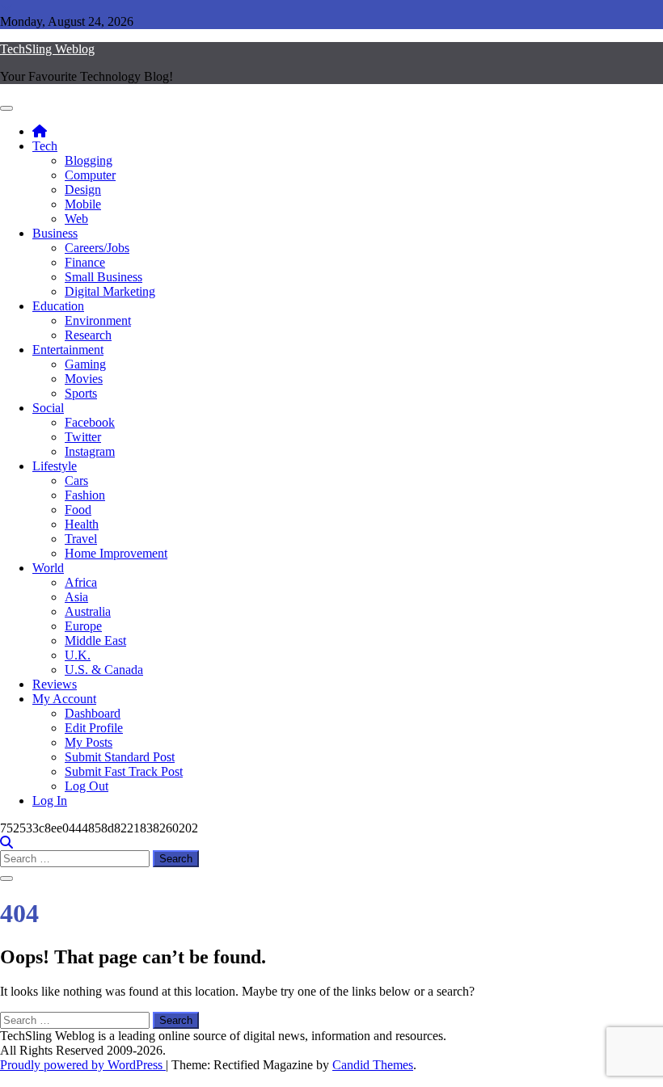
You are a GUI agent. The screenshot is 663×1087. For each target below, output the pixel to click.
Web (76, 218)
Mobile (83, 204)
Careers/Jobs (97, 248)
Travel (81, 539)
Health (82, 524)
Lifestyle (54, 466)
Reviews (54, 684)
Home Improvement (116, 553)
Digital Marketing (110, 291)
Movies (84, 379)
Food (78, 509)
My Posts (88, 742)
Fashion (85, 495)
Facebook (90, 422)
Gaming (85, 364)
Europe (83, 626)
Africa (81, 582)
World (48, 568)
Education (58, 306)
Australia (88, 611)
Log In (49, 800)
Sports (81, 393)
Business (55, 233)
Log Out (86, 786)
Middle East (95, 640)
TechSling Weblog (47, 49)
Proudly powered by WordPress (83, 1065)
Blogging (88, 160)
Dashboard (92, 713)
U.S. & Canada (104, 669)
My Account (64, 699)
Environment (98, 320)
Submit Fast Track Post (124, 771)
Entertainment (67, 349)
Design (83, 189)
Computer (90, 175)
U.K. (78, 655)
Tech (44, 146)
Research (88, 335)
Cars (76, 480)
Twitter (83, 437)
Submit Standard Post (120, 757)
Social (48, 408)
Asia (76, 597)
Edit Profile (94, 728)
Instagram (90, 451)
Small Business (103, 277)
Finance (85, 262)
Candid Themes (372, 1065)
